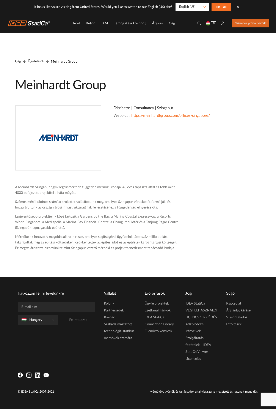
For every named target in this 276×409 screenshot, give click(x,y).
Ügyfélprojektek (157, 303)
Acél (76, 23)
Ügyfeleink (36, 61)
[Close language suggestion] (238, 7)
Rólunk (109, 303)
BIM (105, 23)
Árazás (157, 23)
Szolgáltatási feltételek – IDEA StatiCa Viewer (198, 345)
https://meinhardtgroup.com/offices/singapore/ (170, 116)
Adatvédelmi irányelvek (194, 327)
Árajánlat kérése (238, 310)
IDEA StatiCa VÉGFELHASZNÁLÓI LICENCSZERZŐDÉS (201, 310)
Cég (172, 23)
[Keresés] (199, 23)
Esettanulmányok (158, 310)
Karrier (109, 317)
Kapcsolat (233, 303)
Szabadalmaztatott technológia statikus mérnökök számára (119, 331)
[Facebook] (20, 375)
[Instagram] (28, 375)
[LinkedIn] (37, 375)
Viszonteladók (237, 317)
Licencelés (193, 358)
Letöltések (234, 324)
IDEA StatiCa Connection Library (159, 321)
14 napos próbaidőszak (250, 23)
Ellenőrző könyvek (158, 331)
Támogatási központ (130, 23)
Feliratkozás (78, 320)
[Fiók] (223, 23)
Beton (91, 23)
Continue (221, 7)
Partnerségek (114, 310)
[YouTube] (46, 375)
